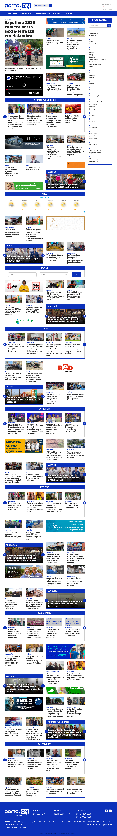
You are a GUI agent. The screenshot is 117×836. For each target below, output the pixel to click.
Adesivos (92, 35)
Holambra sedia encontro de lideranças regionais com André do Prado (13, 535)
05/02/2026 (68, 758)
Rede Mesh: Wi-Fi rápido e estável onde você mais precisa (72, 119)
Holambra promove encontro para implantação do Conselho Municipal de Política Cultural (54, 507)
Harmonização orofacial (97, 96)
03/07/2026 (68, 501)
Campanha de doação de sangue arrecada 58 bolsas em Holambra (75, 397)
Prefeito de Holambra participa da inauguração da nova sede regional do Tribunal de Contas (34, 660)
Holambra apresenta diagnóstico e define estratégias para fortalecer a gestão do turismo (35, 349)
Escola (91, 84)
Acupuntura (93, 33)
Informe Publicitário (45, 100)
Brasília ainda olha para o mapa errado (33, 168)
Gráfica (91, 90)
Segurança (9, 227)
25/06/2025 (11, 627)
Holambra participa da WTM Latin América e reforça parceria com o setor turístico (73, 349)
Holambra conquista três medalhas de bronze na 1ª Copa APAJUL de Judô (34, 310)
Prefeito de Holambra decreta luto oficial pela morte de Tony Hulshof (72, 764)
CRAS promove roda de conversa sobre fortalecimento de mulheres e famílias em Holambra (34, 377)
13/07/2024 (30, 627)
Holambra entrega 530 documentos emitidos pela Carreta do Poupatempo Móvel (54, 296)
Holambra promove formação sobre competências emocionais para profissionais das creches (12, 661)
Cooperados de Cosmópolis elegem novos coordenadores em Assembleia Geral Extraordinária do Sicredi (16, 122)
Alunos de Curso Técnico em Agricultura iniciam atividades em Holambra (74, 582)
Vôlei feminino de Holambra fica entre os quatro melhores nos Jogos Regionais (13, 792)
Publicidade (93, 138)
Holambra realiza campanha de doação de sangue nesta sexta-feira (34, 477)
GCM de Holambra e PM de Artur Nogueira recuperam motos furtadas (13, 376)
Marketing (92, 121)
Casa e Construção (96, 50)
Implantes (92, 107)
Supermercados (95, 153)
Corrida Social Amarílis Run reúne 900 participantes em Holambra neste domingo (75, 558)
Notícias (12, 13)
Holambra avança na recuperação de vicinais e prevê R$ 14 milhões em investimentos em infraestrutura (55, 678)
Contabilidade (94, 62)
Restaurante (93, 144)
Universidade (94, 161)
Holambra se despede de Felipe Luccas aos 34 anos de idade (16, 763)
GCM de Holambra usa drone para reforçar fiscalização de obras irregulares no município (54, 455)
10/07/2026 (30, 342)
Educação (50, 83)
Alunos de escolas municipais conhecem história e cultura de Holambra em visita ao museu (54, 89)
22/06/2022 (49, 627)
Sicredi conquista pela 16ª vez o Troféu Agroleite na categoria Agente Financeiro (34, 120)
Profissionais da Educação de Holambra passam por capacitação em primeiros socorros (75, 259)
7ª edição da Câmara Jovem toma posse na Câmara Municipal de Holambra (54, 258)
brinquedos (93, 44)
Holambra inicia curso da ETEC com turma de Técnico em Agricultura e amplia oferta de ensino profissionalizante (34, 734)
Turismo (44, 329)
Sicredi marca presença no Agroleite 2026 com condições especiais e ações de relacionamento (54, 121)
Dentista (92, 75)
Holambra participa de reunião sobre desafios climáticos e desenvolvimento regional (75, 151)
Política (49, 145)
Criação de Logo (95, 64)
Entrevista (45, 409)
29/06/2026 (11, 758)
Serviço (70, 83)
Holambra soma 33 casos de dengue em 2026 (54, 42)
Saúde (48, 38)
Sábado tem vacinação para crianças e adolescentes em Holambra (11, 171)
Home (28, 165)
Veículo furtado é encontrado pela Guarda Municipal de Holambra (75, 455)
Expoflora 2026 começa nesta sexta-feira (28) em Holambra (20, 29)
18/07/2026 (49, 501)
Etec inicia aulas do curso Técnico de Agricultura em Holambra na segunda (33, 793)
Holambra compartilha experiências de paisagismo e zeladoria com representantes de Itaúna (53, 152)
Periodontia (93, 133)
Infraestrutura (52, 672)
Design (91, 78)
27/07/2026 (30, 501)
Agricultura (44, 613)
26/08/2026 (11, 342)
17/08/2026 (49, 114)
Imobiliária (93, 104)
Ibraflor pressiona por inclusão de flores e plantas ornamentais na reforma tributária (34, 633)
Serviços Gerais (95, 150)
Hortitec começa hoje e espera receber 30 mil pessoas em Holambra (52, 633)
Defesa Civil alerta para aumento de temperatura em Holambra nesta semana (74, 296)
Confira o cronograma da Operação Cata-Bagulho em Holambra (11, 604)
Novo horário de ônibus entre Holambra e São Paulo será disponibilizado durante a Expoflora (75, 90)
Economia (53, 591)
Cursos (91, 67)
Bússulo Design (52, 833)
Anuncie (68, 13)
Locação (92, 115)
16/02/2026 (49, 758)
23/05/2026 (49, 342)
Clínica (91, 52)
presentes (92, 136)
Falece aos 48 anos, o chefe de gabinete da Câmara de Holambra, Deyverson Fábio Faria (53, 765)
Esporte (10, 246)
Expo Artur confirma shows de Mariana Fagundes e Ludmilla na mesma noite (35, 507)
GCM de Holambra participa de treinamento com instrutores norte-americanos (74, 713)
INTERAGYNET (72, 833)
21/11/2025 (49, 423)
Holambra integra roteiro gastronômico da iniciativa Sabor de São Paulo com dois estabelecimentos (34, 604)
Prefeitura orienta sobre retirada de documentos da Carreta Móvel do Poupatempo (53, 558)
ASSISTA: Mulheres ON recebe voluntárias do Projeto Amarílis (72, 428)
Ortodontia (93, 127)
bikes (91, 41)
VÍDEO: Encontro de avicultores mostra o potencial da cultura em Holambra (73, 632)
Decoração (93, 73)
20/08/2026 (11, 114)
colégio (91, 55)
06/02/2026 (11, 423)
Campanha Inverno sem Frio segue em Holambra (74, 791)
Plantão (8, 305)
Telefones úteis (42, 13)
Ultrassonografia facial (97, 159)
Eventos (8, 19)
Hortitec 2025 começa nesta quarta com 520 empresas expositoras (14, 633)
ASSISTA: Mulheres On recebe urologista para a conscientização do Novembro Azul (35, 429)
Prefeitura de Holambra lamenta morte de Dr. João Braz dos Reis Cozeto (34, 764)
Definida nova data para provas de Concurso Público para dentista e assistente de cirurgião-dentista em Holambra (34, 234)
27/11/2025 (30, 423)
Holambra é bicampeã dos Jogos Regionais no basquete (55, 791)
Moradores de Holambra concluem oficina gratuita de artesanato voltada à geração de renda (13, 478)
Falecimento (44, 744)
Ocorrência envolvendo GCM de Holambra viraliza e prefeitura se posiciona (13, 311)
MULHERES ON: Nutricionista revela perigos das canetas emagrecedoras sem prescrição (16, 429)
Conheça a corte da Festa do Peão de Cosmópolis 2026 (72, 505)
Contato (57, 13)
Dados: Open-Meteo (107, 9)
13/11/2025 (68, 423)
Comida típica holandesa (98, 59)
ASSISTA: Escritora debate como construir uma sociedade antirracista (53, 429)
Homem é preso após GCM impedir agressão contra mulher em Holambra (13, 732)
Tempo (69, 290)
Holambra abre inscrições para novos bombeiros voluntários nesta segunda (12, 233)
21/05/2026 (30, 758)
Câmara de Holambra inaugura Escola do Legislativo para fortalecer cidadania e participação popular (55, 713)
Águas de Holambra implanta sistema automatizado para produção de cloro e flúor (54, 582)
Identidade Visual (95, 102)
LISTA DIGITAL (100, 20)
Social (28, 372)
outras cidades (43, 6)
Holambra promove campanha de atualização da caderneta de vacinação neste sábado (74, 45)
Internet (92, 109)
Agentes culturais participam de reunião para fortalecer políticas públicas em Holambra (53, 399)
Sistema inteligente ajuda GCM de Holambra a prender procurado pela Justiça (33, 536)
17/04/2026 (68, 342)
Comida (92, 57)
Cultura (49, 392)
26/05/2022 (68, 627)
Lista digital (26, 13)
